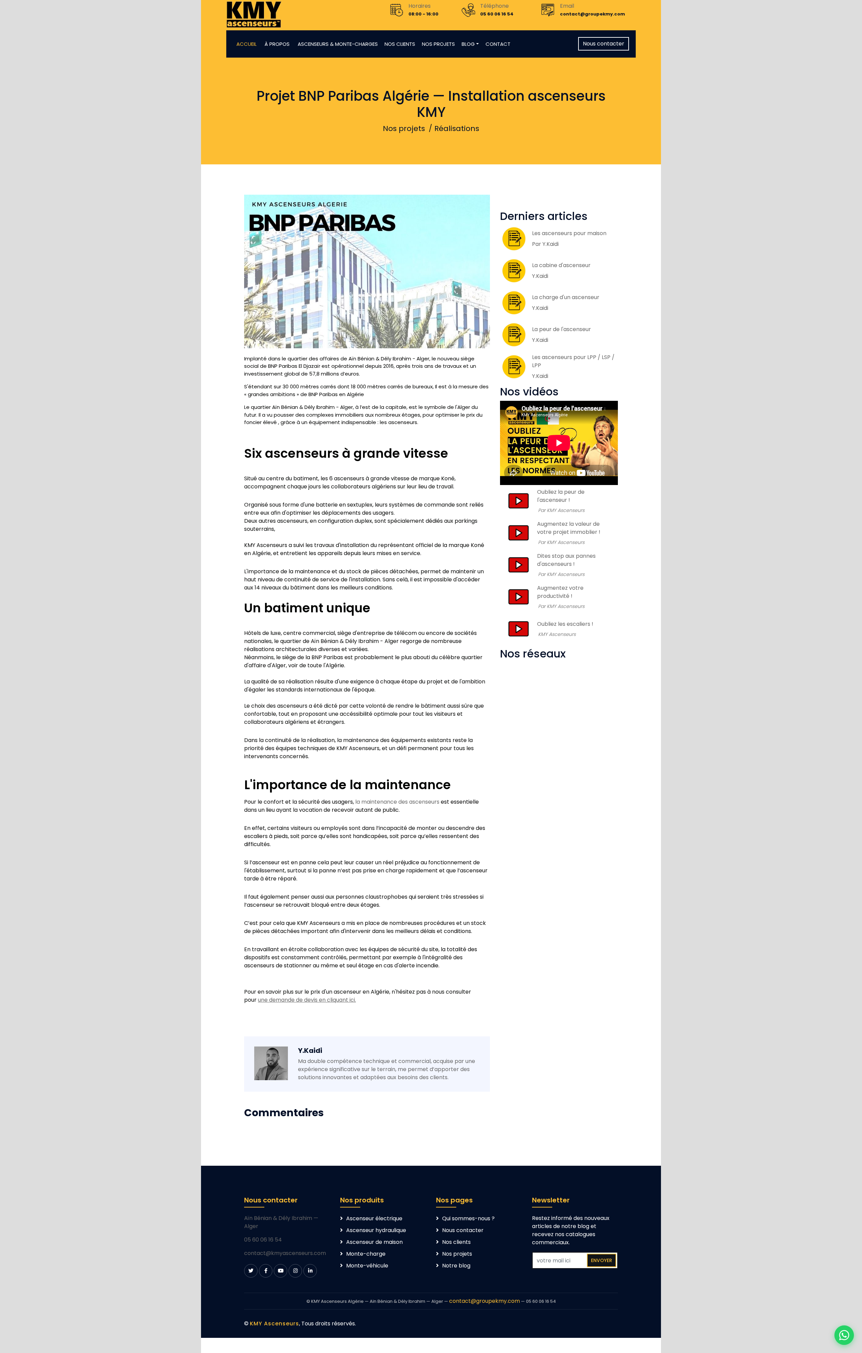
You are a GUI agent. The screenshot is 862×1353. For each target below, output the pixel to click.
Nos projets (404, 128)
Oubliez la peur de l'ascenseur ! (561, 496)
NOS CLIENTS (400, 43)
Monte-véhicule (367, 1265)
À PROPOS (278, 43)
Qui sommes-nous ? (468, 1218)
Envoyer (601, 1260)
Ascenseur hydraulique (376, 1230)
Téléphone (494, 6)
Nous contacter (603, 43)
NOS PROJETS (438, 43)
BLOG (468, 43)
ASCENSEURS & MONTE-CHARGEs (338, 43)
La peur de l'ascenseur (561, 329)
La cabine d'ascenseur (561, 265)
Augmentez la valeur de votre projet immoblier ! (568, 528)
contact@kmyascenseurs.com (285, 1253)
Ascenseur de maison (374, 1242)
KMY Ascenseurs (274, 1323)
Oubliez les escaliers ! (565, 624)
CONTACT (498, 43)
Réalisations (456, 128)
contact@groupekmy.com (484, 1301)
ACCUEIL (246, 43)
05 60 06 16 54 (263, 1240)
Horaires (419, 6)
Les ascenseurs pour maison (569, 233)
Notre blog (456, 1265)
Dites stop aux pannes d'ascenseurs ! (566, 560)
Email (567, 6)
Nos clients (456, 1242)
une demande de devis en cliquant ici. (307, 1000)
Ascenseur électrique (374, 1218)
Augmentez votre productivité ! (560, 592)
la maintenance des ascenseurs (397, 802)
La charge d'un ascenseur (565, 297)
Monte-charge (366, 1254)
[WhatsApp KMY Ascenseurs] (844, 1335)
